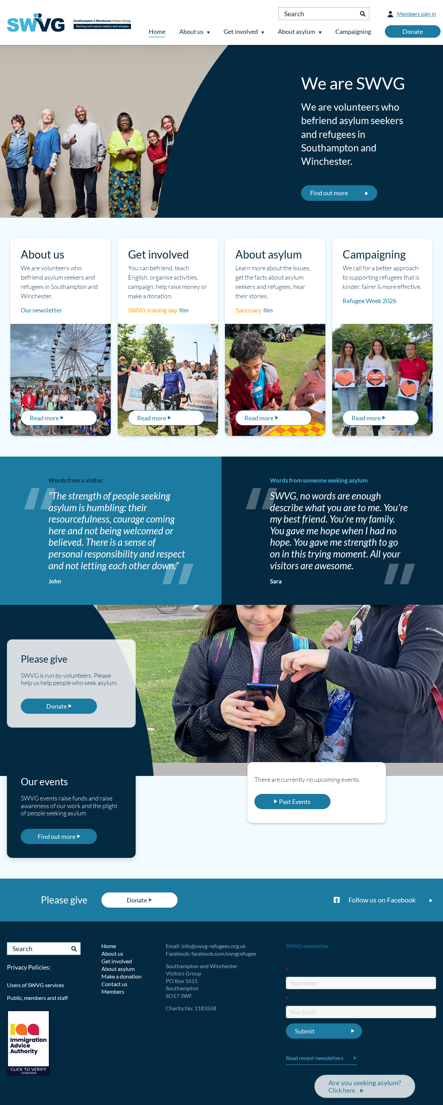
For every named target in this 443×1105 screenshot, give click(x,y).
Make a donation (121, 976)
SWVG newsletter (307, 946)
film (184, 310)
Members (112, 991)
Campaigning (353, 31)
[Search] (362, 14)
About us (191, 31)
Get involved (241, 31)
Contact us (114, 984)
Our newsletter (41, 310)
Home (157, 31)
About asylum (296, 31)
